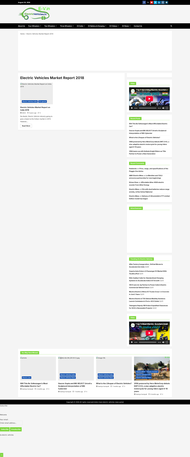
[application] (149, 98)
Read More (27, 126)
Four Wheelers (33, 26)
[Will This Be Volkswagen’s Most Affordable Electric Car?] (38, 368)
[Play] (132, 108)
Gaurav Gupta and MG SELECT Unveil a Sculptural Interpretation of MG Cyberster (75, 386)
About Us (21, 26)
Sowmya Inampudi (27, 389)
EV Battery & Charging (96, 26)
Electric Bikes (134, 189)
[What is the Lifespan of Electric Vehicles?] (114, 368)
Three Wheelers (66, 26)
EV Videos (113, 26)
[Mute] (163, 108)
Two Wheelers (49, 26)
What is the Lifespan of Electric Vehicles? (144, 137)
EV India (80, 26)
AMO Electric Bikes (136, 175)
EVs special (42, 101)
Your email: (4, 419)
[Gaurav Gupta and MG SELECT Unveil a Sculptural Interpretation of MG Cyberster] (76, 368)
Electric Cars (27, 377)
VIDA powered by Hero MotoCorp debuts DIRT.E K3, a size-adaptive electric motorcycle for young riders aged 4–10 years (149, 144)
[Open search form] (171, 26)
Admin (24, 113)
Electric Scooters (152, 372)
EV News (125, 26)
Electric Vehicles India (30, 101)
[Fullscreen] (167, 108)
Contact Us (138, 26)
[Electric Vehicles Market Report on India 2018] (36, 93)
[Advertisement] (95, 52)
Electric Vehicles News (67, 377)
